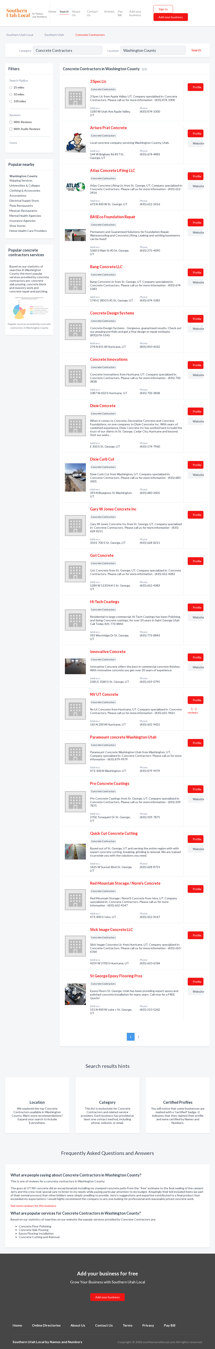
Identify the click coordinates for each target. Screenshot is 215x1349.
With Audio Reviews (27, 129)
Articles (109, 11)
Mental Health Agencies (25, 215)
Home (52, 11)
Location (113, 50)
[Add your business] (107, 1292)
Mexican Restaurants (23, 210)
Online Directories (46, 1325)
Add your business (135, 13)
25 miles (19, 87)
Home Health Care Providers (28, 230)
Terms (127, 1325)
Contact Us (92, 13)
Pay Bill (120, 13)
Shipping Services (21, 180)
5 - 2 (193, 710)
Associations (17, 195)
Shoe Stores (17, 225)
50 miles (19, 94)
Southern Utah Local (19, 34)
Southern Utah (54, 34)
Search (64, 11)
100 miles (20, 101)
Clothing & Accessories (24, 190)
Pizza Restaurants (21, 205)
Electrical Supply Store (24, 200)
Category (25, 50)
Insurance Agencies (22, 220)
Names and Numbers (66, 1342)
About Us (76, 13)
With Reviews (23, 122)
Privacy (148, 1325)
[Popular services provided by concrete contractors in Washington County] (29, 308)
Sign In (163, 9)
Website (198, 143)
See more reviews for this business (33, 1205)
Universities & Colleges (24, 185)
